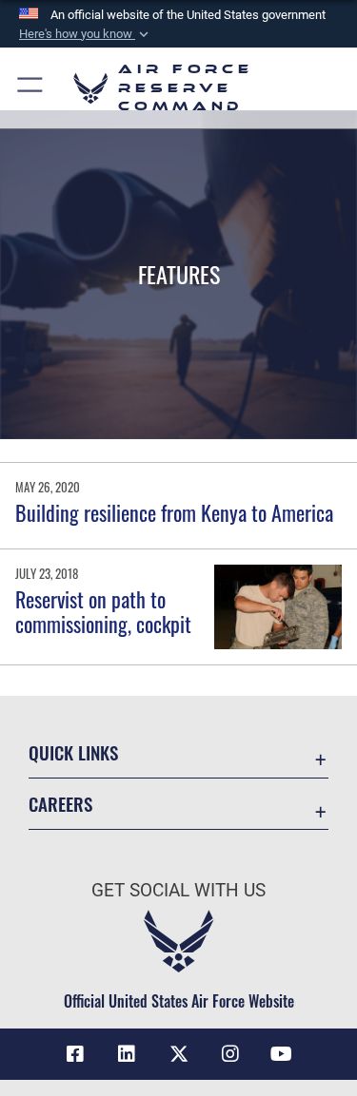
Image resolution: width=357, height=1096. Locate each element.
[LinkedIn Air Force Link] (126, 1054)
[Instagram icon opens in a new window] (230, 1054)
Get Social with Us (178, 890)
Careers (60, 803)
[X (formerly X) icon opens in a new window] (179, 1054)
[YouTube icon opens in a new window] (282, 1054)
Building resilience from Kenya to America (174, 512)
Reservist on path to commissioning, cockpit (103, 611)
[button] (85, 34)
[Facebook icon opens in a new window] (75, 1054)
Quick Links (73, 752)
